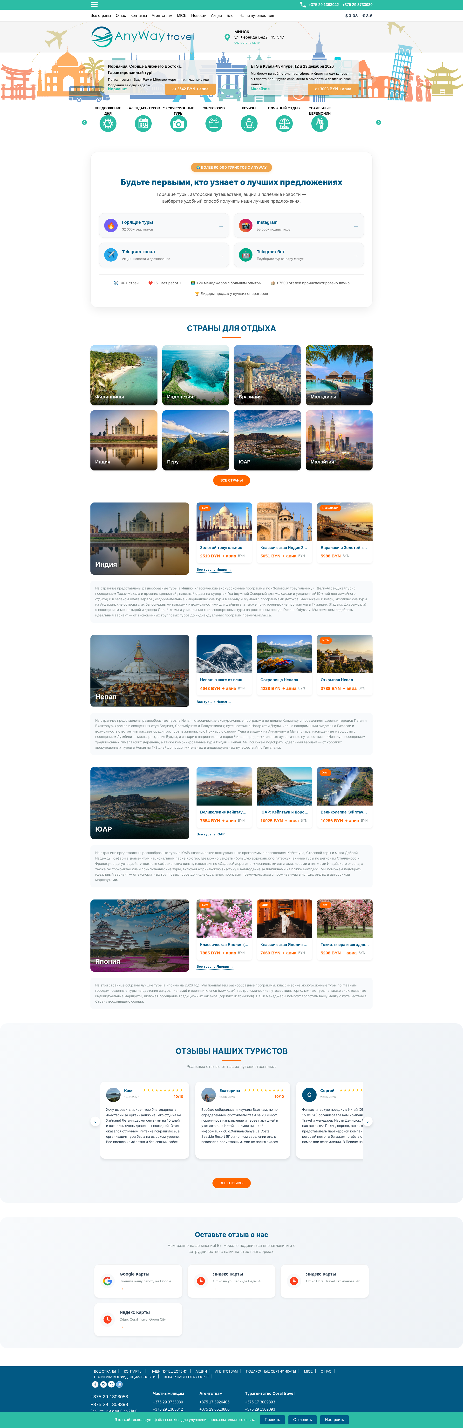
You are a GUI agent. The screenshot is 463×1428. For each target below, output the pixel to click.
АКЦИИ (201, 1371)
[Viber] (111, 1383)
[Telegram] (119, 1383)
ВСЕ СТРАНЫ (231, 480)
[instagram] (103, 1383)
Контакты (138, 15)
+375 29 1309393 (109, 1404)
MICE (182, 15)
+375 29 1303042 (323, 5)
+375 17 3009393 (260, 1402)
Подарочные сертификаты (271, 1371)
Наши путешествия (256, 15)
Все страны (100, 15)
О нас (121, 15)
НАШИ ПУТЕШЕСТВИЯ (168, 1371)
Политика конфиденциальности (125, 1377)
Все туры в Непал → (214, 702)
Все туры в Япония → (215, 966)
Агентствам (226, 1371)
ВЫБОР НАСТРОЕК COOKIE (186, 1377)
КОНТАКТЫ (133, 1371)
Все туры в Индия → (214, 569)
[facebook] (95, 1383)
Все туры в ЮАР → (213, 834)
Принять (272, 1420)
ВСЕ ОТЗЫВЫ (232, 1183)
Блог (230, 15)
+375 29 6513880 (214, 1409)
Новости (198, 15)
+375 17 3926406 (214, 1402)
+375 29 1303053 (109, 1396)
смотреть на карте (247, 42)
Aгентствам (162, 15)
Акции (216, 15)
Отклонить (302, 1420)
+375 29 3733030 (357, 5)
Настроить (334, 1420)
